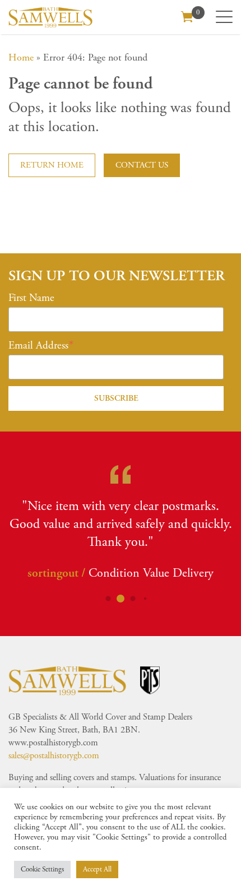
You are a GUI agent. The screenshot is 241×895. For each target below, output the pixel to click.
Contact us (141, 165)
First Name (31, 298)
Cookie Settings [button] (42, 869)
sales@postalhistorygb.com (53, 756)
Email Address (38, 346)
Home (21, 57)
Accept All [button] (97, 869)
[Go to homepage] (50, 17)
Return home (52, 165)
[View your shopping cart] (187, 16)
